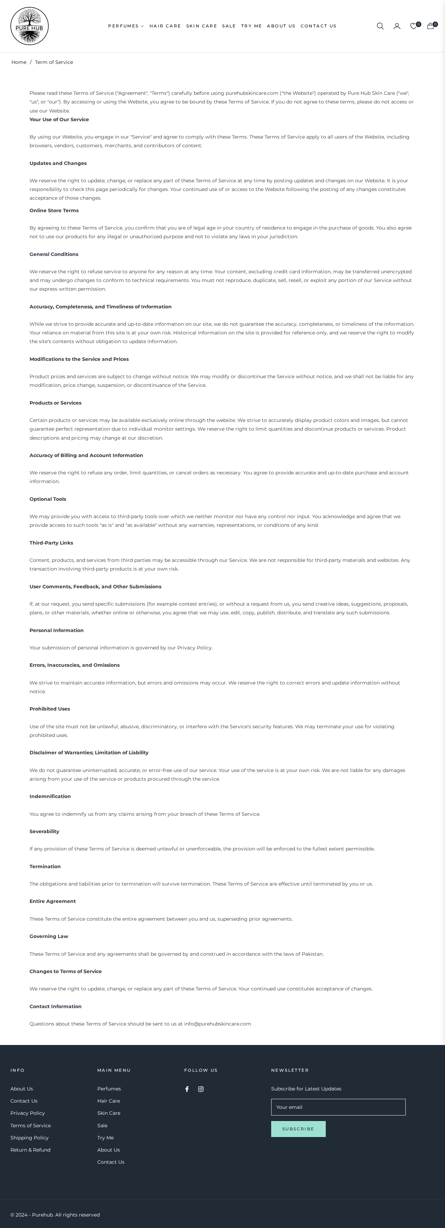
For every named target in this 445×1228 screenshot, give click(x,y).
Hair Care (108, 1101)
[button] (380, 26)
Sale (102, 1125)
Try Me (105, 1138)
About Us (21, 1089)
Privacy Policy (27, 1113)
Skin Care (108, 1113)
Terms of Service (30, 1125)
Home (18, 62)
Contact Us (24, 1101)
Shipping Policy (29, 1138)
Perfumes (109, 1089)
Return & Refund (30, 1150)
